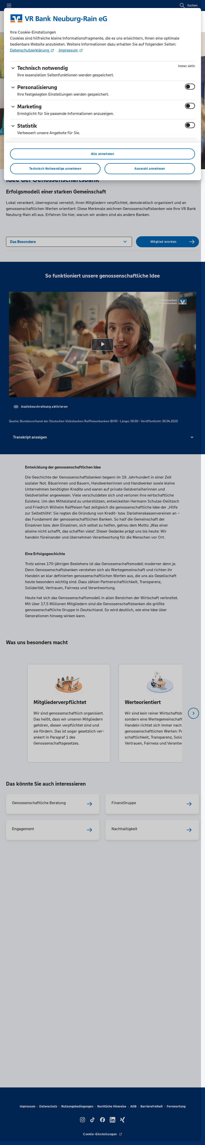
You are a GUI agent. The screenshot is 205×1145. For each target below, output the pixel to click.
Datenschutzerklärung (30, 50)
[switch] (190, 87)
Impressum (68, 50)
